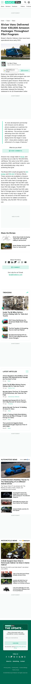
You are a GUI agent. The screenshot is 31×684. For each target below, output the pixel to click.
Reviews (8, 6)
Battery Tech (11, 388)
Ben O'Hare (13, 63)
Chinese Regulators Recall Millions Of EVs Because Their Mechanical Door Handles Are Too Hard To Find (15, 377)
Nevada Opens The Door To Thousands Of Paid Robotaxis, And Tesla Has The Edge (15, 393)
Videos (23, 6)
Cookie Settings (23, 667)
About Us (8, 661)
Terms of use (15, 669)
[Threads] (25, 657)
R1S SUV (12, 174)
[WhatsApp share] (22, 262)
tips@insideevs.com (15, 274)
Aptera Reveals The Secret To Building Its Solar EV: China (15, 408)
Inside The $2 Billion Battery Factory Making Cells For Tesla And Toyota (14, 385)
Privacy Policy (19, 646)
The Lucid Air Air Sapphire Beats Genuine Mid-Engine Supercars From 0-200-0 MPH (15, 424)
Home (2, 20)
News (2, 6)
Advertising (16, 661)
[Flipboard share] (16, 262)
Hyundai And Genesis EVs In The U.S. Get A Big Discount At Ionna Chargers (14, 401)
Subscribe (15, 643)
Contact (22, 661)
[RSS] (19, 657)
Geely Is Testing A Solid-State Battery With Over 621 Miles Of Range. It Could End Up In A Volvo (15, 416)
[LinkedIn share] (12, 262)
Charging (10, 403)
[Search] (25, 2)
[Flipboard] (11, 657)
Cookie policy (15, 667)
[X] (9, 657)
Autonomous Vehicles (13, 396)
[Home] (13, 2)
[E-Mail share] (25, 262)
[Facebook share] (6, 262)
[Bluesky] (22, 657)
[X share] (9, 262)
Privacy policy (7, 667)
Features (14, 6)
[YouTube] (17, 657)
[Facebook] (6, 657)
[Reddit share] (19, 262)
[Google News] (14, 657)
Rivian (8, 20)
